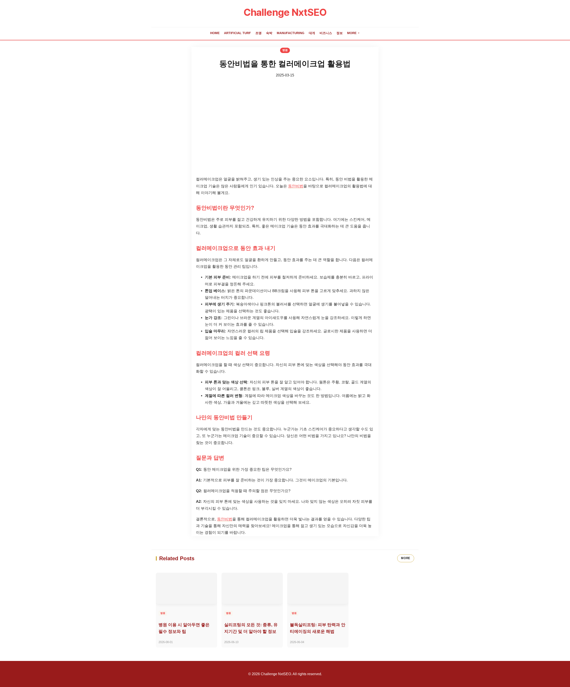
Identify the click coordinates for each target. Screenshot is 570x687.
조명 (258, 33)
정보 (339, 33)
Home (215, 33)
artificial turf (237, 33)
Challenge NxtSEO (285, 12)
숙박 (269, 33)
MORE (405, 558)
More (353, 33)
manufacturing (290, 33)
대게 (312, 33)
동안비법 (295, 186)
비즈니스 (326, 33)
